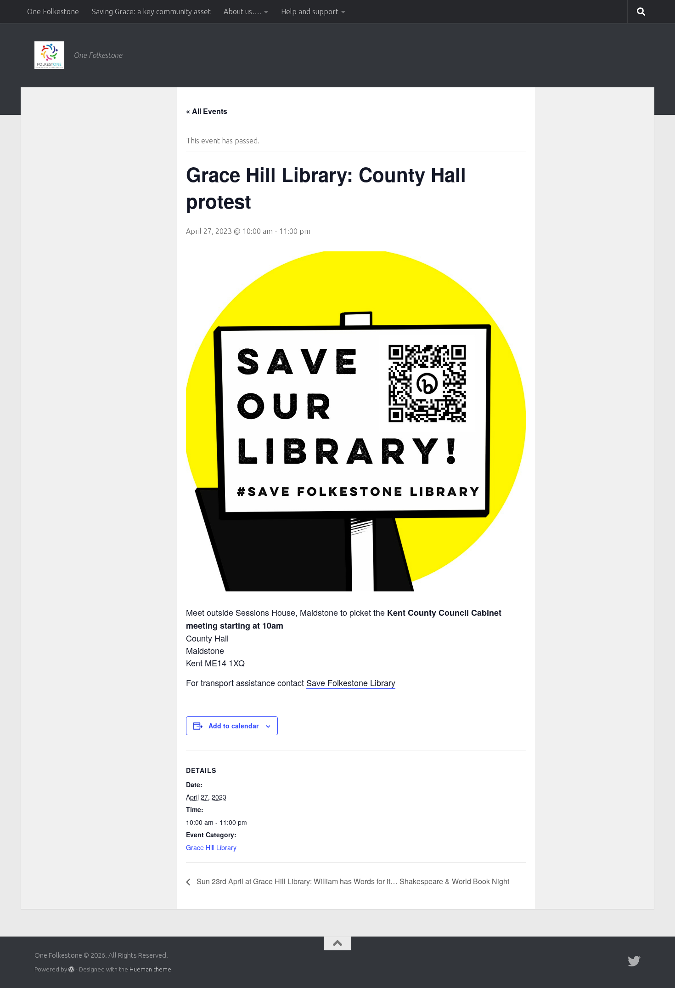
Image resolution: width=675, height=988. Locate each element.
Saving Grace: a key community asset (151, 11)
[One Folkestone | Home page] (49, 55)
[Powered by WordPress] (71, 969)
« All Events (206, 111)
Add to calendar (233, 725)
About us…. (242, 11)
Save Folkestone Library (350, 682)
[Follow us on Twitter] (634, 961)
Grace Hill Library (211, 847)
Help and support (309, 11)
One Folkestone (53, 11)
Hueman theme (150, 969)
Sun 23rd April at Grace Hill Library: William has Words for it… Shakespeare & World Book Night (352, 881)
